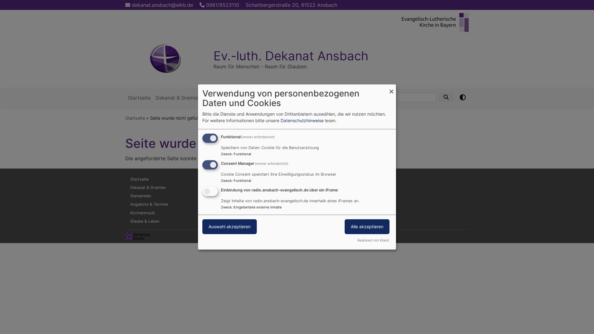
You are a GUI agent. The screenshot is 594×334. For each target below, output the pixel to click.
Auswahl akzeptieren (230, 226)
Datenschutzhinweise (302, 120)
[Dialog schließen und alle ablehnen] (391, 88)
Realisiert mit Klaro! (373, 240)
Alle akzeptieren (367, 226)
